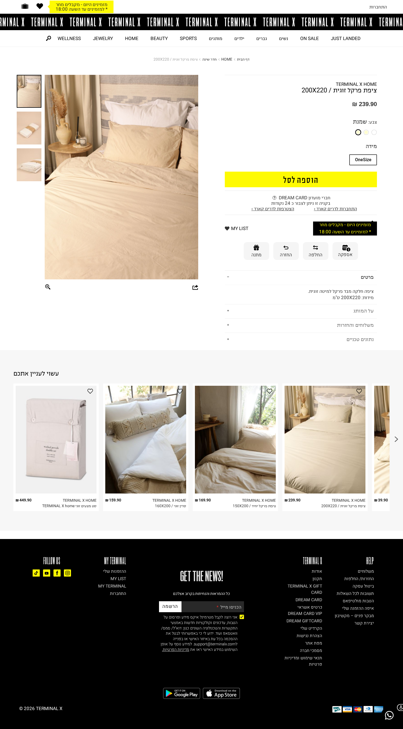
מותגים (215, 38)
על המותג (363, 311)
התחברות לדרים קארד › (335, 208)
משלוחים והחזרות (355, 325)
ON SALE (309, 38)
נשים (283, 38)
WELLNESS (69, 38)
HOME (131, 38)
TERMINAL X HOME (356, 84)
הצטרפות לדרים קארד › (272, 208)
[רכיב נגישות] (399, 707)
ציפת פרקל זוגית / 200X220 (343, 506)
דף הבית (243, 59)
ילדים (239, 38)
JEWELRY (103, 38)
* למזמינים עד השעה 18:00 (81, 9)
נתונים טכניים (360, 339)
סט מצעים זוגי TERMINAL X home (69, 506)
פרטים (367, 277)
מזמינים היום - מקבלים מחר (82, 4)
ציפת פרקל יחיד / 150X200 (254, 506)
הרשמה (170, 606)
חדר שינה (209, 59)
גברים (261, 38)
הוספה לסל (301, 179)
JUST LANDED (346, 38)
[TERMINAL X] (201, 22)
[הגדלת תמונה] (48, 287)
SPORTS (188, 38)
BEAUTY (159, 38)
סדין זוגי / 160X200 (170, 506)
